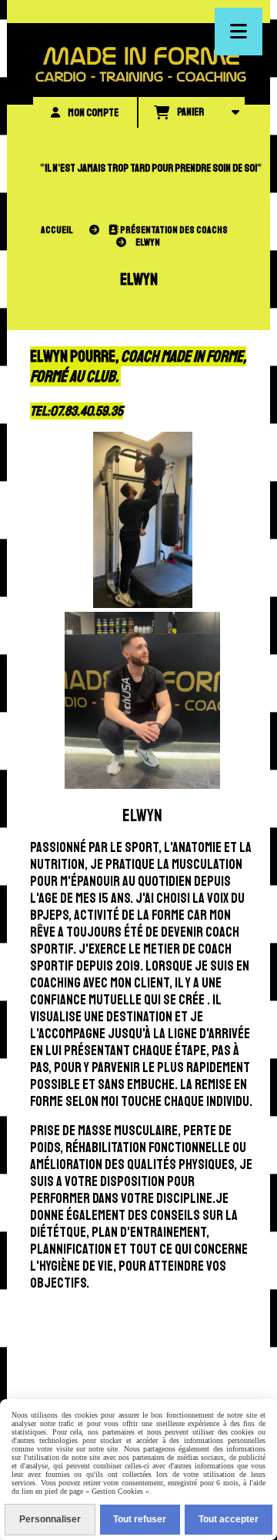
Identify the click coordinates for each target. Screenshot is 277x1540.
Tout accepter (229, 1519)
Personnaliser (50, 1519)
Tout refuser (139, 1519)
